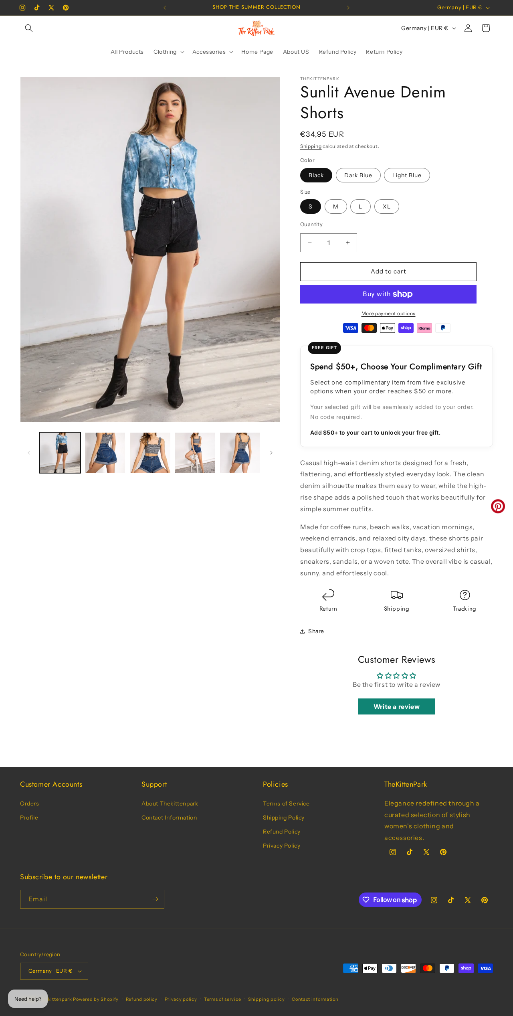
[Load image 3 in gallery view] (105, 452)
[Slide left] (29, 452)
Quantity (311, 224)
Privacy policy (181, 999)
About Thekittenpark (169, 803)
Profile (29, 817)
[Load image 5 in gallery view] (195, 452)
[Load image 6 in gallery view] (240, 452)
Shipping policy (266, 999)
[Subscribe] (155, 899)
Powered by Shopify (96, 999)
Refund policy (142, 999)
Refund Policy (282, 831)
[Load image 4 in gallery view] (149, 452)
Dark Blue (358, 175)
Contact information (315, 999)
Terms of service (222, 999)
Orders (29, 803)
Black (316, 175)
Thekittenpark (55, 999)
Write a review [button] (397, 706)
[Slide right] (271, 452)
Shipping (311, 146)
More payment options (389, 313)
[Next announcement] (348, 7)
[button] (29, 28)
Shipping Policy (284, 817)
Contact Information (169, 817)
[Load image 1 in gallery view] (60, 452)
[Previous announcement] (165, 7)
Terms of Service (286, 803)
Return (328, 608)
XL (387, 206)
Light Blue (407, 175)
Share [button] (316, 631)
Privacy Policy (281, 845)
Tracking (465, 608)
